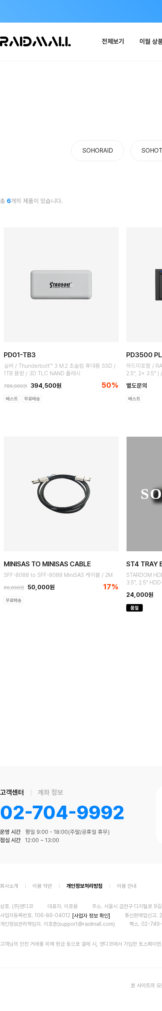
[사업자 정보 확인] (91, 915)
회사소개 (9, 886)
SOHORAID (97, 150)
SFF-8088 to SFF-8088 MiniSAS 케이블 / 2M (58, 575)
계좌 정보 (50, 792)
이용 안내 (126, 886)
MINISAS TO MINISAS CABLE (47, 564)
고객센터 (12, 792)
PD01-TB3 (20, 355)
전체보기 (113, 41)
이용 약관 (42, 886)
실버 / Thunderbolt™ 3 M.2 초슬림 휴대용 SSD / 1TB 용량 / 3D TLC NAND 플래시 (60, 369)
